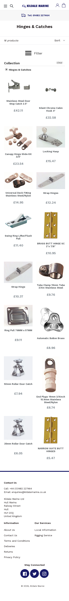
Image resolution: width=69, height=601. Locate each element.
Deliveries (9, 546)
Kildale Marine (37, 586)
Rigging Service (43, 535)
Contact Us (10, 535)
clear (59, 62)
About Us (9, 529)
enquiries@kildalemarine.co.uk (29, 492)
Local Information (45, 529)
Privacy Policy (12, 557)
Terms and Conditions (17, 540)
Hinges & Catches (19, 69)
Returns (8, 551)
